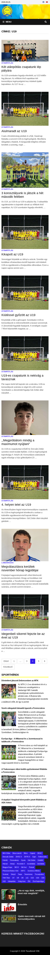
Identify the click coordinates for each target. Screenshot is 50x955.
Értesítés (22, 904)
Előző (6, 661)
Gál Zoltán (31, 860)
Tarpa (20, 874)
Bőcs (26, 853)
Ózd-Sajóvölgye (38, 881)
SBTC (23, 871)
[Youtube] (47, 2)
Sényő (13, 874)
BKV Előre (6, 853)
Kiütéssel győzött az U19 (18, 315)
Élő (29, 881)
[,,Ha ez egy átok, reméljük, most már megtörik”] (8, 891)
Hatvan (5, 864)
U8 (18, 878)
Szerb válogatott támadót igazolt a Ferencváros (23, 708)
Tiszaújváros (39, 874)
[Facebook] (43, 2)
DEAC (40, 853)
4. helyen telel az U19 (16, 504)
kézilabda (41, 864)
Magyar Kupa (7, 867)
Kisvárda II (21, 864)
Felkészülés (42, 857)
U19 (4, 881)
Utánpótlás (7, 63)
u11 (27, 878)
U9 (22, 878)
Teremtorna (28, 874)
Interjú (12, 864)
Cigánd (32, 853)
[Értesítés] (8, 905)
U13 (32, 878)
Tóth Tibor (6, 878)
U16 (43, 878)
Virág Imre (21, 881)
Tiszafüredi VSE (33, 951)
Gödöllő (40, 860)
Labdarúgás (7, 563)
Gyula (23, 860)
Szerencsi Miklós (34, 871)
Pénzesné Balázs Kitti (10, 871)
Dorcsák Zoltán (8, 857)
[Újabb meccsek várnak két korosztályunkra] (8, 916)
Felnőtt (5, 860)
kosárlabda (31, 864)
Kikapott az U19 (12, 254)
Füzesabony (14, 860)
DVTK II (27, 857)
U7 (13, 878)
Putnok (31, 867)
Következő (7, 667)
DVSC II (19, 857)
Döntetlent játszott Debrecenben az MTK (19, 681)
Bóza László (17, 853)
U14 (37, 878)
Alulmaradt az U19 (14, 131)
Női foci (24, 867)
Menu (8, 22)
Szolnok (5, 874)
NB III (17, 867)
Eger (34, 857)
